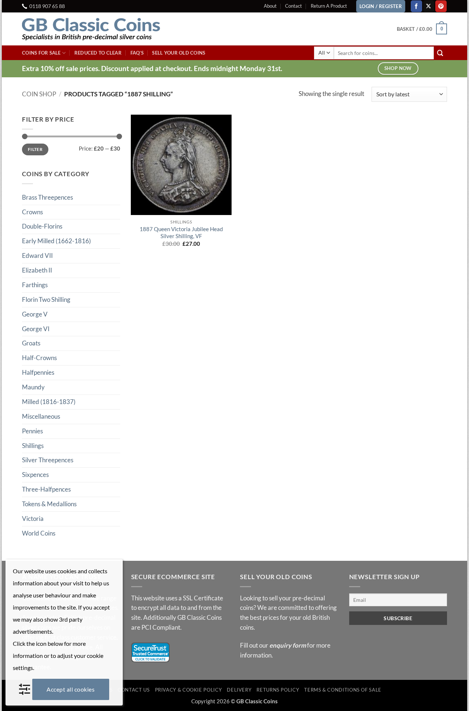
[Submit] (440, 53)
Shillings (33, 445)
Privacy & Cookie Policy (188, 690)
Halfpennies (38, 372)
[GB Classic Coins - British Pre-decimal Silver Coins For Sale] (97, 29)
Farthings (35, 285)
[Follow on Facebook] (416, 6)
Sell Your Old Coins (178, 53)
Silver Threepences (47, 460)
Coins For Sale (41, 53)
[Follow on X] (429, 6)
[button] (422, 29)
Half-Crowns (39, 358)
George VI (35, 329)
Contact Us (133, 690)
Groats (31, 343)
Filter (35, 149)
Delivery (239, 690)
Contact (293, 6)
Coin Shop (39, 94)
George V (35, 314)
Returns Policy (277, 690)
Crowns (32, 212)
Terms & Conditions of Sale (342, 690)
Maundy (33, 387)
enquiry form (287, 645)
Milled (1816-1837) (48, 402)
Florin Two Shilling (46, 299)
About (270, 6)
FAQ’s (137, 53)
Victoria (33, 518)
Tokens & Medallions (49, 504)
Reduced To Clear (98, 53)
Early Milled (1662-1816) (56, 241)
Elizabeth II (37, 270)
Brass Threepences (47, 197)
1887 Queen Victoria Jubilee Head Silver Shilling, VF (181, 233)
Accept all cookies (71, 689)
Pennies (32, 431)
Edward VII (37, 255)
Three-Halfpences (46, 489)
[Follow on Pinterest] (441, 6)
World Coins (38, 533)
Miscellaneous (41, 416)
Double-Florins (42, 226)
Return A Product (329, 6)
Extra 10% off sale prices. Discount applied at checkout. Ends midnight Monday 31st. (152, 68)
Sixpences (35, 474)
